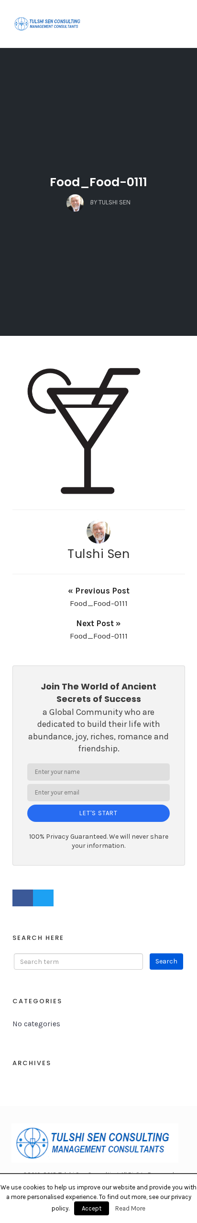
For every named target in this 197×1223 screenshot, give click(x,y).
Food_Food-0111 (98, 182)
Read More (130, 1208)
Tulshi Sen (98, 553)
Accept (91, 1208)
